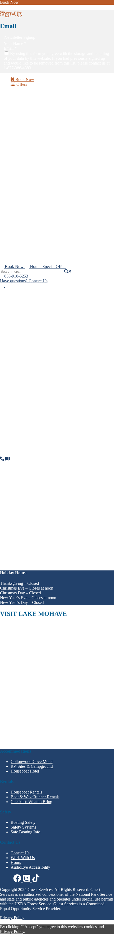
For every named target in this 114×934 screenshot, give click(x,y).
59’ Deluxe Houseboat (40, 150)
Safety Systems (23, 827)
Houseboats (20, 131)
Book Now (9, 2)
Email (10, 48)
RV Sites (28, 213)
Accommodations (25, 198)
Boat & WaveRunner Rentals (35, 218)
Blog (25, 257)
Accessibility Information (42, 121)
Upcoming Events (36, 116)
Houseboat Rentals (26, 792)
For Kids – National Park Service (49, 126)
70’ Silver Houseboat (38, 160)
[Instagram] (7, 285)
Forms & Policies (35, 112)
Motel (26, 208)
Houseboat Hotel (35, 203)
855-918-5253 (16, 276)
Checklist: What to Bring (42, 165)
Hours (26, 107)
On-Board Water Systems (42, 169)
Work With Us (33, 252)
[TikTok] (35, 878)
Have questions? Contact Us (23, 281)
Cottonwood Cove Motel (31, 761)
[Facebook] (2, 285)
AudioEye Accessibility (30, 867)
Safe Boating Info (25, 832)
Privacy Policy (12, 917)
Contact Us (20, 853)
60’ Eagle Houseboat (38, 155)
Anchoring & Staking (50, 188)
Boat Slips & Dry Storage (32, 223)
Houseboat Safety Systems (54, 184)
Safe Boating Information (53, 193)
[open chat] (111, 931)
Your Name (15, 43)
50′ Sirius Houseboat (38, 136)
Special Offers (22, 233)
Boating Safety (44, 179)
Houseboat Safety (36, 174)
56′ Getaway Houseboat (41, 145)
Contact (17, 238)
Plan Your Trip (23, 102)
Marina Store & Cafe (28, 228)
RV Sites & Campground (32, 766)
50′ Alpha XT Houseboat (42, 141)
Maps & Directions (37, 247)
